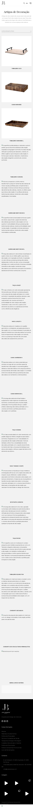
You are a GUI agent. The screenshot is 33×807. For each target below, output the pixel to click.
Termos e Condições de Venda (10, 738)
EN (27, 3)
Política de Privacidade (8, 736)
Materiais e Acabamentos (9, 733)
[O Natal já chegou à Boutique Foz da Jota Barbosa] (16, 783)
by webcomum (5, 803)
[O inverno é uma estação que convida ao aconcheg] (26, 793)
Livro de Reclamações (8, 750)
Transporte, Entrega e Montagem (11, 740)
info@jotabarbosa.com (10, 769)
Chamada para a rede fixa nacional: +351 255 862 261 (16, 765)
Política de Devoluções (8, 745)
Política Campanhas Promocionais (11, 747)
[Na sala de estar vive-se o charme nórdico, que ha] (16, 793)
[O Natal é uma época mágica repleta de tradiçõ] (6, 783)
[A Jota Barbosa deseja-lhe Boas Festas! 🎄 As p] (6, 793)
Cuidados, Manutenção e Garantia (11, 743)
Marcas (4, 731)
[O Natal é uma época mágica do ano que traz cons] (26, 783)
